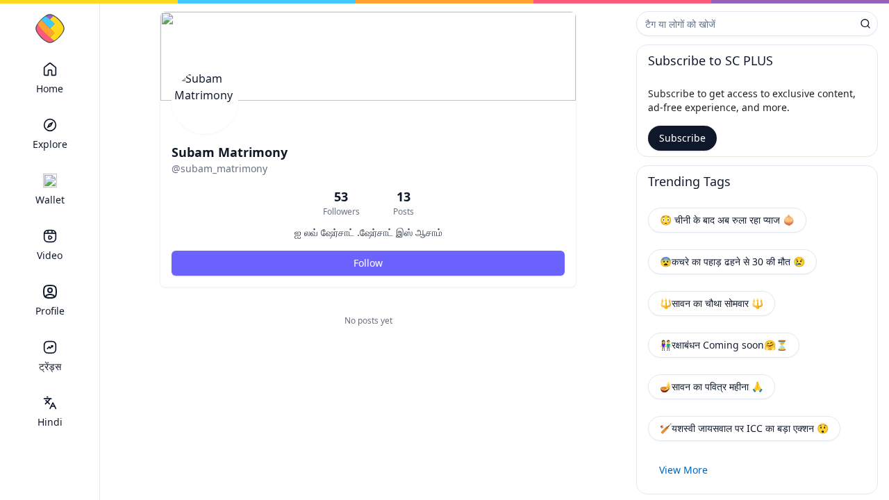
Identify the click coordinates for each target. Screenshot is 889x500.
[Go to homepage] (50, 28)
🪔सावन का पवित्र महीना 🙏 (711, 386)
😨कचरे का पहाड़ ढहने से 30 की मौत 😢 (732, 261)
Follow (368, 262)
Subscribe (682, 137)
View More (683, 469)
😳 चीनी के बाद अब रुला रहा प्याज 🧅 (727, 219)
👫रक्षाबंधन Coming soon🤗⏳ (724, 344)
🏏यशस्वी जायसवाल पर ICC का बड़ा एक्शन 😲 (744, 428)
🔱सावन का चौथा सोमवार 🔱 (711, 303)
